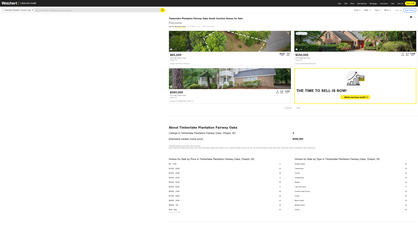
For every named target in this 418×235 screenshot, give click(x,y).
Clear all (398, 10)
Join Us (400, 4)
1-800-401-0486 (28, 3)
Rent (352, 4)
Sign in (410, 3)
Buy (339, 4)
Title (392, 4)
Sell (345, 4)
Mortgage (373, 4)
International (362, 4)
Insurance (384, 4)
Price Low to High (208, 26)
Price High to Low (194, 26)
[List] (414, 17)
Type (376, 10)
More (386, 10)
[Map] (411, 17)
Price (356, 10)
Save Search (410, 10)
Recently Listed (180, 26)
